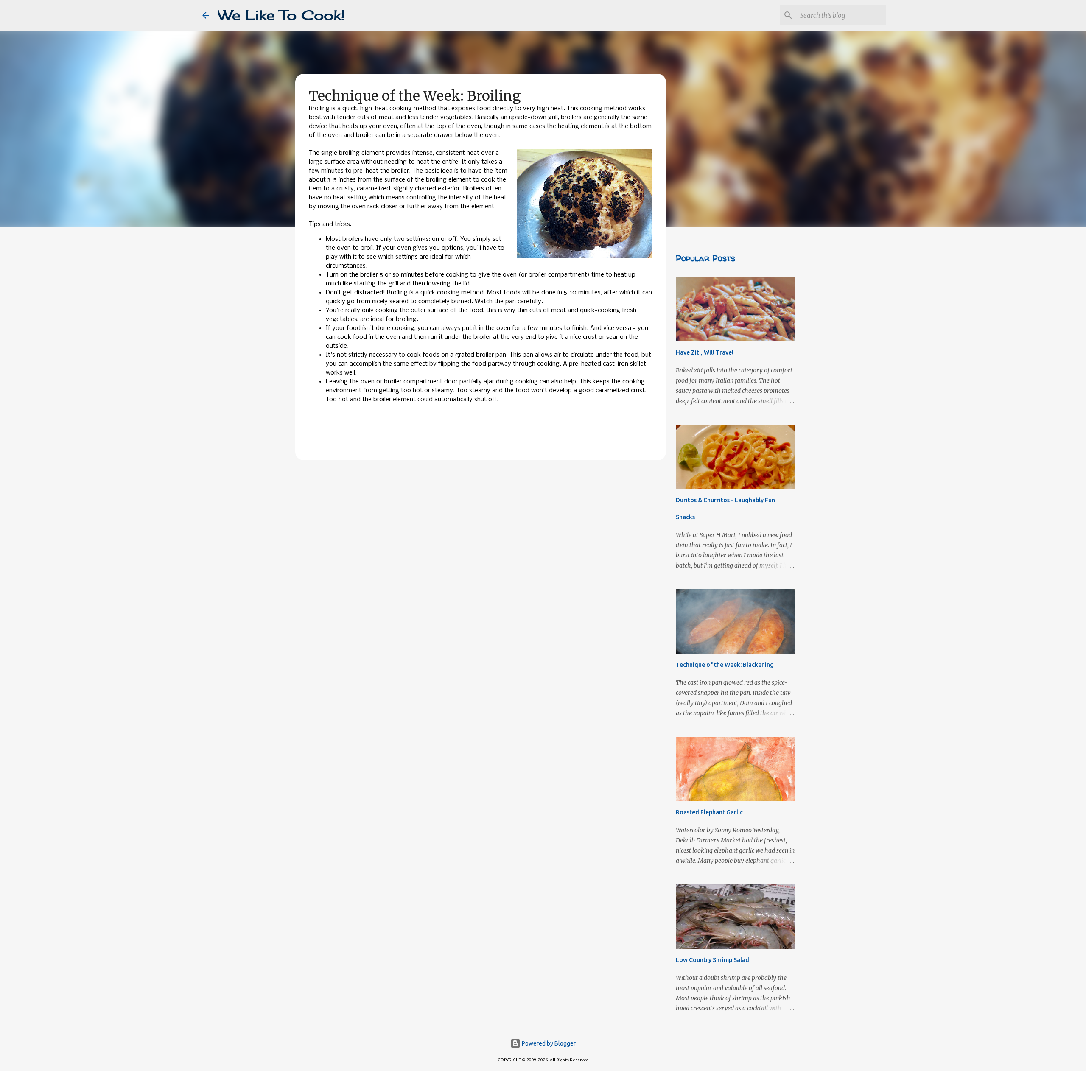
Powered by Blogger (548, 1043)
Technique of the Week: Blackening (725, 664)
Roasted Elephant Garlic (709, 812)
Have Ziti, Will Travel (704, 352)
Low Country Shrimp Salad (712, 959)
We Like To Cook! (281, 15)
